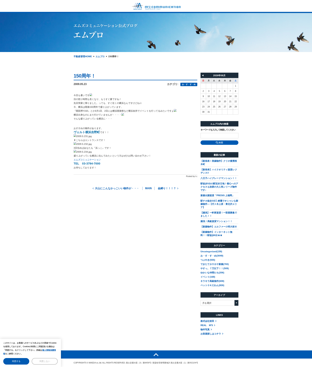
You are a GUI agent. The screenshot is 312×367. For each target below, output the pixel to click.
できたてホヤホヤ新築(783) (215, 264)
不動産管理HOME (83, 56)
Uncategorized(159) (211, 251)
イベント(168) (208, 276)
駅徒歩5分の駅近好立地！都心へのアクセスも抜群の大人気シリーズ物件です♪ (219, 186)
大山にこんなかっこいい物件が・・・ (117, 188)
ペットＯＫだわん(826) (212, 285)
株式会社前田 (207, 321)
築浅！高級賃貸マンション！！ (216, 221)
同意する (16, 361)
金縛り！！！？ (167, 188)
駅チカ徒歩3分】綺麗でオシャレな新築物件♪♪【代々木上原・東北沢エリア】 (219, 204)
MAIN (148, 188)
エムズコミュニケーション (87, 159)
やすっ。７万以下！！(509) (215, 268)
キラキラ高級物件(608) (212, 281)
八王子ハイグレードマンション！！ (219, 178)
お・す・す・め (189, 84)
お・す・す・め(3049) (212, 255)
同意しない (44, 361)
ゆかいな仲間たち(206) (212, 272)
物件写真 (205, 329)
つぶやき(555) (208, 260)
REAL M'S (207, 325)
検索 (221, 142)
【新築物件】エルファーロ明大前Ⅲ (219, 226)
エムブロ (100, 56)
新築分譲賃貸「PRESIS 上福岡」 (217, 195)
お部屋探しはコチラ (211, 333)
